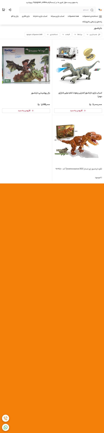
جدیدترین (93, 34)
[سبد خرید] (3, 9)
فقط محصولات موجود (34, 34)
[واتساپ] (5, 427)
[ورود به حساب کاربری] (10, 9)
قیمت (67, 34)
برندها (79, 34)
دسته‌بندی (54, 34)
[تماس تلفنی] (5, 418)
